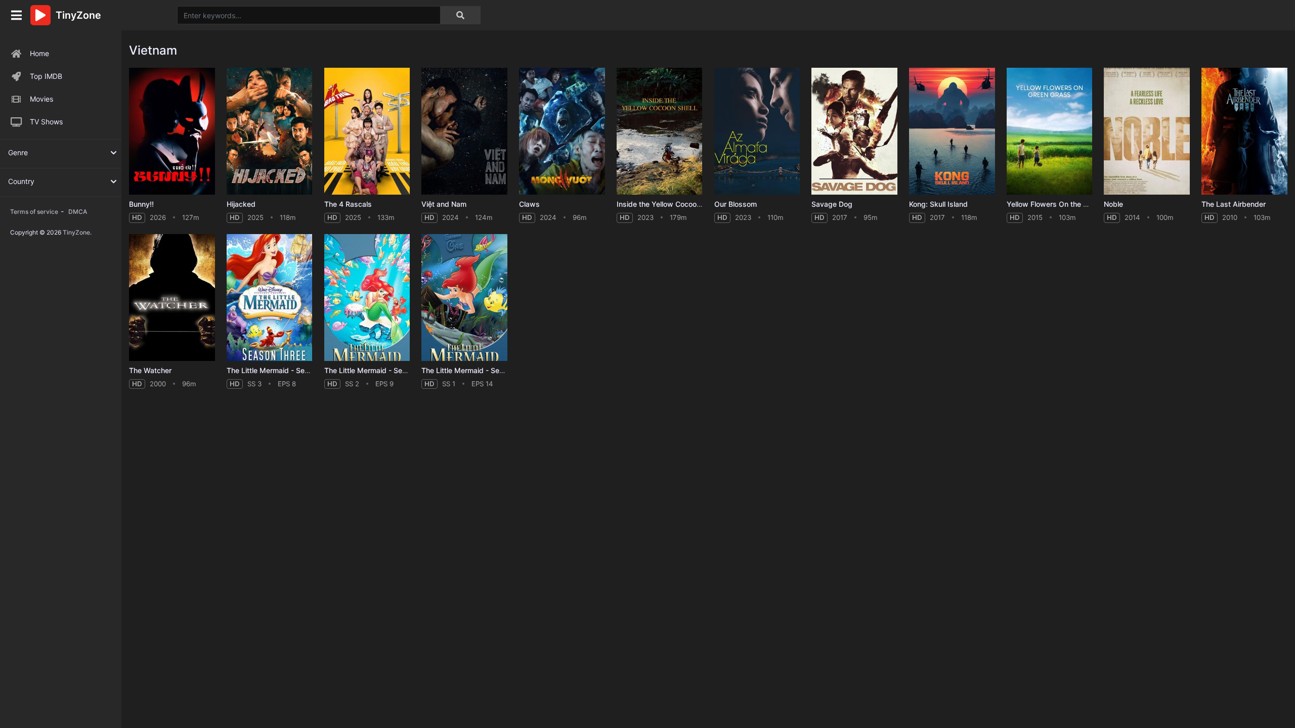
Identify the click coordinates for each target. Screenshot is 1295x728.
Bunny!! (141, 204)
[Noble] (1147, 131)
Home (39, 53)
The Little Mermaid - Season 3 (277, 370)
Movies (41, 99)
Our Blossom (735, 204)
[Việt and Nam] (464, 131)
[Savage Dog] (854, 131)
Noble (1113, 204)
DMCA (77, 211)
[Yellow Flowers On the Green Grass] (1050, 131)
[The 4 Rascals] (367, 131)
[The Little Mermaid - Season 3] (270, 297)
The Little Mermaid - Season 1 (471, 370)
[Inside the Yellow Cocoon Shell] (660, 131)
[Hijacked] (270, 131)
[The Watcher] (172, 297)
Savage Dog (831, 204)
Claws (529, 204)
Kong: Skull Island (938, 204)
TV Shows (46, 121)
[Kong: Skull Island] (952, 131)
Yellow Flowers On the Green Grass (1066, 204)
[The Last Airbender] (1244, 131)
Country (21, 181)
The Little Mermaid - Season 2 (374, 370)
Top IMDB (46, 76)
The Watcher (150, 370)
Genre (18, 152)
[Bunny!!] (172, 131)
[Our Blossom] (757, 131)
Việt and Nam (443, 204)
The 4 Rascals (348, 204)
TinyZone (76, 232)
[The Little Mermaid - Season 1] (464, 297)
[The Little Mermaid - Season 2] (367, 297)
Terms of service (34, 211)
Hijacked (241, 204)
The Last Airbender (1233, 204)
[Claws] (562, 131)
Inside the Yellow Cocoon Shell (667, 204)
